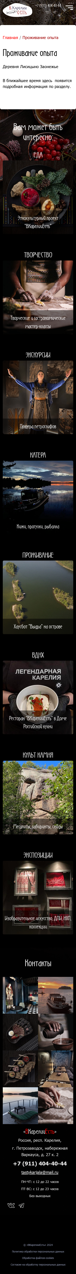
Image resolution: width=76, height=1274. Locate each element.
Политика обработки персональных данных (38, 1251)
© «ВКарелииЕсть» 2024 (38, 1244)
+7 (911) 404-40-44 (48, 5)
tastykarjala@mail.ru (39, 1172)
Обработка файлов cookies (38, 1257)
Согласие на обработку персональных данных (38, 1264)
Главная (10, 37)
